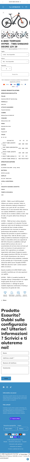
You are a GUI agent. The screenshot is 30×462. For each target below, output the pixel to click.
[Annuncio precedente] (2, 2)
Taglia (3, 51)
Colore (3, 58)
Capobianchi (14, 439)
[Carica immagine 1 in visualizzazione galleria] (6, 34)
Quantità (3, 65)
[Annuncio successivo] (27, 2)
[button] (3, 7)
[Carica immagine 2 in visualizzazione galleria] (15, 34)
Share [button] (4, 300)
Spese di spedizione (13, 48)
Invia (6, 378)
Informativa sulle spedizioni (15, 444)
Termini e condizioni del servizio (15, 448)
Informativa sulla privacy (15, 441)
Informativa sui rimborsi (15, 446)
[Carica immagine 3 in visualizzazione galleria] (24, 34)
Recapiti (24, 441)
